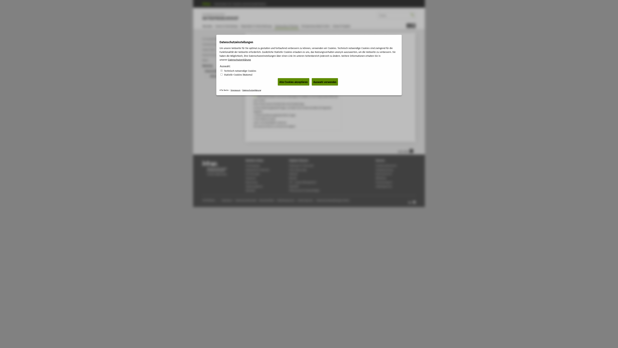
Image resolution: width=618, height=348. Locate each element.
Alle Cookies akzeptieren (293, 82)
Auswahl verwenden (324, 82)
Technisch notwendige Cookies (240, 70)
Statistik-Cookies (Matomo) (238, 74)
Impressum (235, 90)
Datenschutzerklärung (239, 59)
